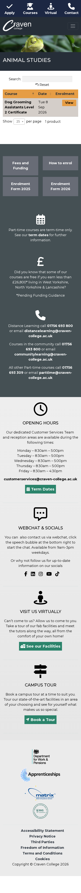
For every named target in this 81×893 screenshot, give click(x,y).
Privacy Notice (42, 836)
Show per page (22, 121)
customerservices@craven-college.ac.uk (40, 479)
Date (42, 94)
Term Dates (42, 489)
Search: (15, 79)
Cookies (42, 859)
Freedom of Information (42, 848)
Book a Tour (42, 719)
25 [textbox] (18, 121)
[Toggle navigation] (73, 26)
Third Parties (42, 842)
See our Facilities (42, 646)
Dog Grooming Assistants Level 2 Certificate (19, 107)
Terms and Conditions (42, 853)
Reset (44, 85)
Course (11, 94)
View (69, 103)
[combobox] (19, 122)
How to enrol (60, 163)
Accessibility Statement (42, 831)
